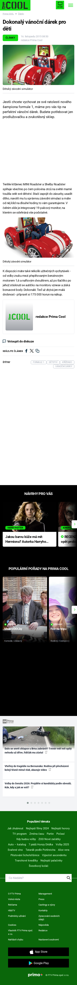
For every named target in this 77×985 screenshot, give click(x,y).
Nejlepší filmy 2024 (37, 828)
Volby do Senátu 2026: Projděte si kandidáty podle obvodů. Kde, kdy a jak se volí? (38, 785)
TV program (20, 833)
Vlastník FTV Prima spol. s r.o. (20, 932)
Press (41, 899)
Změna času (36, 833)
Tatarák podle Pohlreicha (40, 849)
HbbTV (11, 910)
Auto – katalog (17, 844)
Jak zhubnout (15, 828)
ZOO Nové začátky (49, 839)
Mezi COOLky (13, 629)
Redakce (42, 930)
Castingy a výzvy (46, 904)
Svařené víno (15, 849)
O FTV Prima (14, 893)
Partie (50, 833)
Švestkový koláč (38, 866)
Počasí (60, 833)
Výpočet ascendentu (54, 855)
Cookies (12, 925)
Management (45, 893)
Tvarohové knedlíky (26, 860)
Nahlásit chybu (15, 939)
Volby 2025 (62, 844)
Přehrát (12, 624)
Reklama (12, 904)
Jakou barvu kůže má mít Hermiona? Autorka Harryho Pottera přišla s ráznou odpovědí (25, 539)
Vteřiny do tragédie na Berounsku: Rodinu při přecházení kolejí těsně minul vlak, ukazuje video (37, 768)
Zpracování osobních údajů (49, 918)
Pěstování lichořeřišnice (25, 855)
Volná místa (14, 899)
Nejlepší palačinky (51, 860)
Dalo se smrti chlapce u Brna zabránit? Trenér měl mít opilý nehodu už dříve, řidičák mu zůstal (38, 750)
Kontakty (42, 910)
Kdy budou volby (26, 839)
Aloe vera (63, 849)
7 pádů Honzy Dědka (41, 844)
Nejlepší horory (60, 828)
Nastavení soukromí (48, 939)
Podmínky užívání (17, 916)
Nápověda (43, 925)
